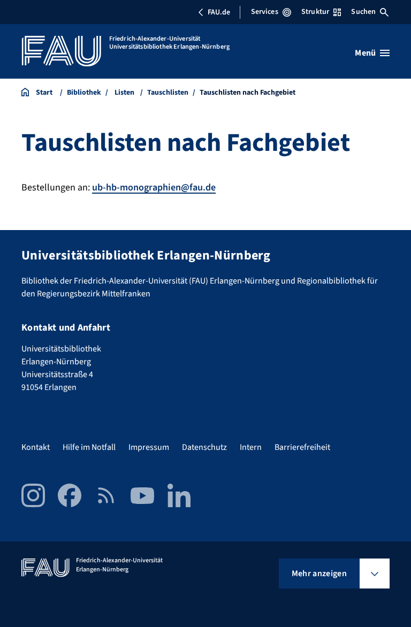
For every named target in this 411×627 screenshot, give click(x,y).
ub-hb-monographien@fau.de (154, 187)
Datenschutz (204, 447)
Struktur (315, 11)
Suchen (363, 11)
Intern (251, 447)
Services (264, 11)
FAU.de (219, 12)
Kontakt (35, 447)
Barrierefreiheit (302, 447)
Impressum (148, 447)
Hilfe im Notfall (89, 447)
